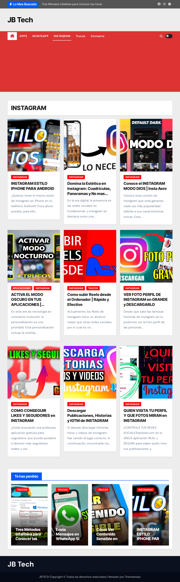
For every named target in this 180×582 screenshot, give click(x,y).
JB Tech (20, 19)
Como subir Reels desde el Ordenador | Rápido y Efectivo (89, 299)
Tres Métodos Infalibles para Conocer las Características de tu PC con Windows (28, 541)
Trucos (80, 36)
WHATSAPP (40, 36)
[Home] (12, 36)
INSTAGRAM (62, 36)
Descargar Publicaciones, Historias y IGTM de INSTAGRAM (89, 415)
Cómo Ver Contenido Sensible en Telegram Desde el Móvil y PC (109, 541)
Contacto (98, 36)
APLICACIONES (22, 288)
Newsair (113, 577)
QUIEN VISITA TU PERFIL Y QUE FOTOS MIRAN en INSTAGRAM (145, 415)
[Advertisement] (90, 67)
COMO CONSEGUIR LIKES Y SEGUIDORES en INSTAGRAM (33, 415)
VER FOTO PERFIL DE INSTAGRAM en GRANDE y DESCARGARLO (146, 299)
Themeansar (132, 577)
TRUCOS (93, 288)
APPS (23, 36)
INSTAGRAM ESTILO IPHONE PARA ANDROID (149, 536)
